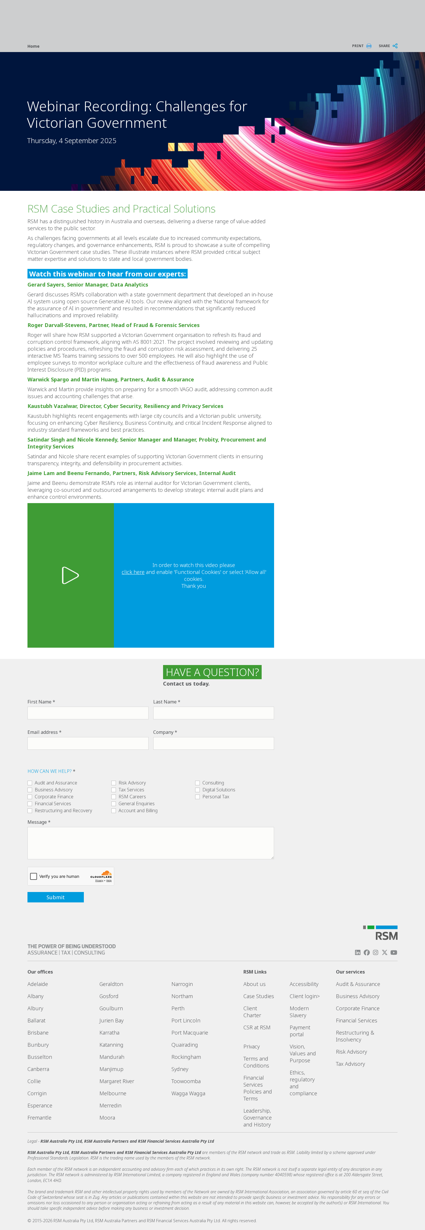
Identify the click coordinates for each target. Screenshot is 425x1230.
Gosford (109, 996)
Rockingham (186, 1056)
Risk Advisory (132, 783)
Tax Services (131, 789)
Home (33, 46)
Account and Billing (138, 810)
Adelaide (37, 983)
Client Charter (252, 1012)
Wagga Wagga (188, 1093)
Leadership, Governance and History (257, 1117)
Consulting (213, 783)
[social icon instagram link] (375, 953)
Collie (34, 1081)
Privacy (251, 1046)
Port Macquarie (189, 1032)
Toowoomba (186, 1081)
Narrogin (182, 983)
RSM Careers (132, 796)
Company (163, 732)
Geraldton (111, 983)
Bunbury (38, 1044)
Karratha (109, 1032)
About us (254, 983)
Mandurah (111, 1056)
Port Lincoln (185, 1020)
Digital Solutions (218, 789)
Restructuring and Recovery (63, 810)
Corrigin (37, 1093)
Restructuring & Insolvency (355, 1036)
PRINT (358, 45)
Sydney (179, 1068)
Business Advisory (54, 789)
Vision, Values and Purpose (303, 1053)
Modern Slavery (299, 1012)
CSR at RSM (257, 1027)
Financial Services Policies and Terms (257, 1088)
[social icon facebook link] (366, 953)
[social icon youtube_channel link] (394, 953)
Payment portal (300, 1031)
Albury (35, 1008)
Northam (182, 996)
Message (37, 822)
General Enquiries (137, 803)
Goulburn (111, 1008)
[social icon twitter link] (385, 953)
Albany (35, 996)
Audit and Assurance (56, 783)
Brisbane (38, 1032)
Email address (42, 732)
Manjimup (111, 1068)
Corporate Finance (54, 796)
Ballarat (36, 1020)
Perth (177, 1008)
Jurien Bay (111, 1020)
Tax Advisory (350, 1063)
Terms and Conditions (256, 1062)
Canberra (38, 1068)
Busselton (39, 1056)
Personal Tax (215, 796)
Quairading (184, 1044)
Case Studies (258, 996)
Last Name (165, 702)
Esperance (39, 1105)
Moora (107, 1117)
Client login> (305, 996)
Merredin (110, 1105)
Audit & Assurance (358, 983)
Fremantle (39, 1117)
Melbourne (112, 1093)
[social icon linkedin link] (357, 953)
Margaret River (116, 1081)
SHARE (384, 45)
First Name (39, 702)
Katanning (111, 1044)
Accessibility (304, 983)
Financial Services (53, 803)
